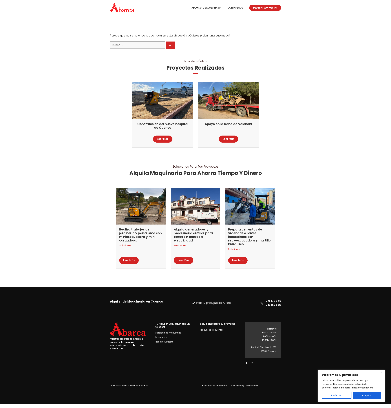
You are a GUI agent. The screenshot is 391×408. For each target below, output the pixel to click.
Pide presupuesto (164, 341)
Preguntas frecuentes (211, 329)
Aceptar (366, 395)
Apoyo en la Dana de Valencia (228, 124)
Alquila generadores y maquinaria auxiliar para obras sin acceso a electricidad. (193, 235)
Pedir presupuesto (265, 7)
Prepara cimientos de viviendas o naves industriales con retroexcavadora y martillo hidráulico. (249, 236)
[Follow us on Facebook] (246, 363)
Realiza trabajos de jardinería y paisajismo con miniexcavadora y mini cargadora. (140, 235)
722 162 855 (273, 305)
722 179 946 (273, 301)
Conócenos (235, 7)
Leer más (162, 139)
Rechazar (336, 395)
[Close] (382, 372)
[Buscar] (170, 45)
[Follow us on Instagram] (252, 363)
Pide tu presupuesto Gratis (213, 303)
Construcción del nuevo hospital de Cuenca (162, 126)
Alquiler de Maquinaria (206, 7)
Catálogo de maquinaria (168, 332)
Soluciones (125, 245)
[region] (351, 386)
